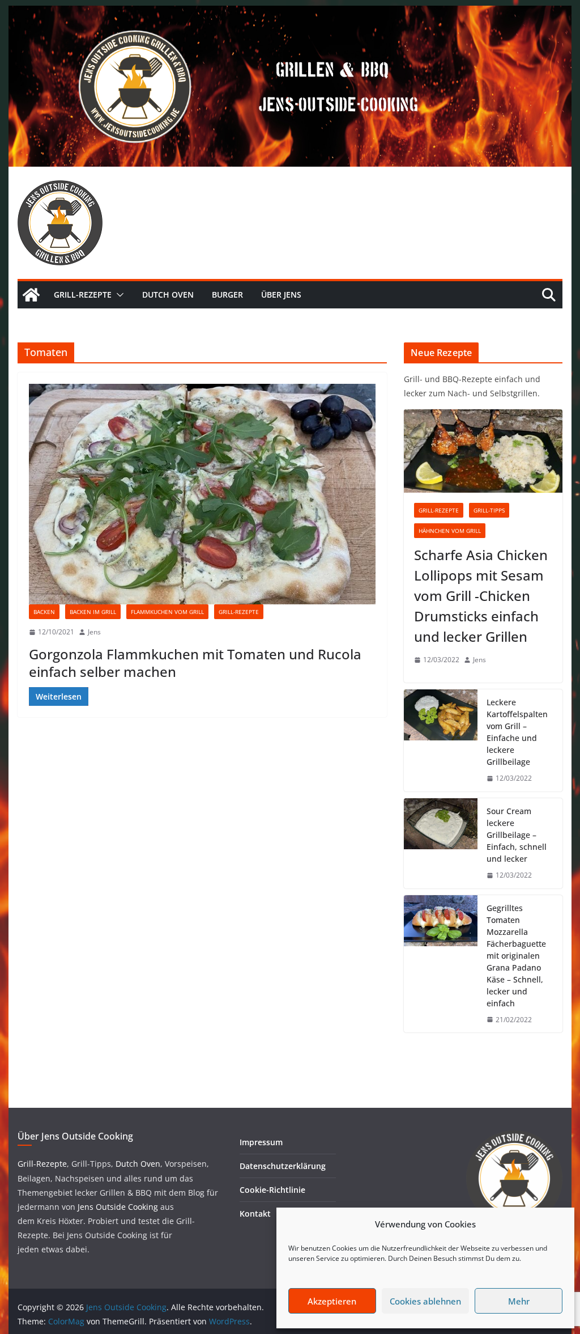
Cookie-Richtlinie (272, 1189)
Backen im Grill (93, 612)
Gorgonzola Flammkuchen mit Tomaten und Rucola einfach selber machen (195, 663)
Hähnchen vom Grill (450, 531)
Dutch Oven (168, 294)
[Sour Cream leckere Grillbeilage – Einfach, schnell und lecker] (440, 843)
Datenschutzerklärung (283, 1166)
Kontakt (255, 1213)
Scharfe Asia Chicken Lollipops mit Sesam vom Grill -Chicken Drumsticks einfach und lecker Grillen (481, 595)
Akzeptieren (332, 1301)
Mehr (519, 1301)
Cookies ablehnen (425, 1301)
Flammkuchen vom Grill (167, 612)
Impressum (261, 1142)
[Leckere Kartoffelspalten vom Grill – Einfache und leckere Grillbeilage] (440, 740)
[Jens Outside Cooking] (289, 13)
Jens (94, 632)
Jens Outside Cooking (118, 1206)
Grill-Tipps (489, 510)
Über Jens (281, 294)
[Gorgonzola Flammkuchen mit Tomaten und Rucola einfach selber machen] (202, 494)
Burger (227, 294)
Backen (44, 612)
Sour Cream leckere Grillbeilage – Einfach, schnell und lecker (517, 835)
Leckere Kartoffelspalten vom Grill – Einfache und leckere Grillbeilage (517, 732)
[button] (118, 295)
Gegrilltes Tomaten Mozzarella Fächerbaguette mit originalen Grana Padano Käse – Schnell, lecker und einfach (516, 956)
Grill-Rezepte (83, 294)
